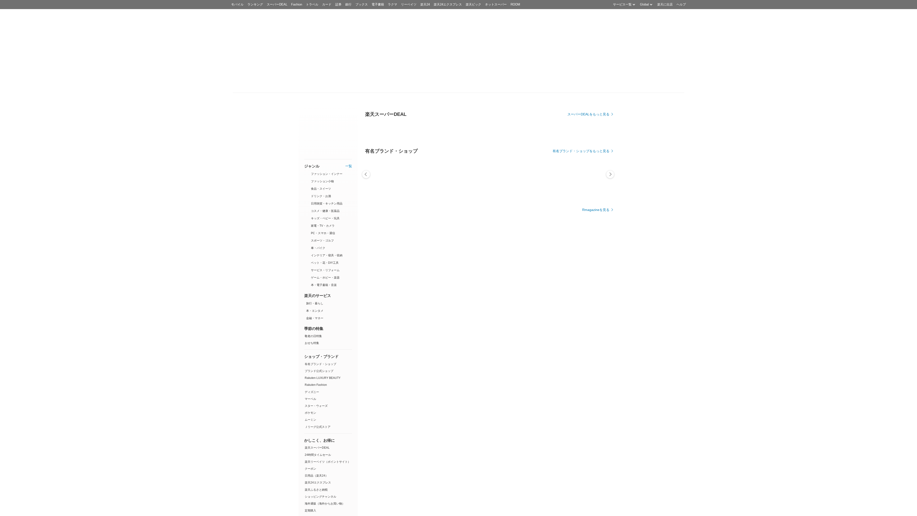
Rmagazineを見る (595, 210)
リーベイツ (408, 4)
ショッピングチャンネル (320, 496)
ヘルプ (681, 4)
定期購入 (310, 510)
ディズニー (312, 392)
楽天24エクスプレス (448, 4)
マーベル (310, 399)
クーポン (310, 468)
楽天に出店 (665, 4)
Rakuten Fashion (316, 385)
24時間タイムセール (318, 455)
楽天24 (425, 4)
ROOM (515, 4)
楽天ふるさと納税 (316, 489)
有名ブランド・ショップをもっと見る (581, 151)
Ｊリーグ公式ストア (318, 427)
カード (326, 4)
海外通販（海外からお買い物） (325, 503)
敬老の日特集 (313, 336)
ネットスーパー (496, 4)
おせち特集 (312, 343)
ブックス (361, 4)
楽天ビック (473, 4)
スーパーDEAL (277, 4)
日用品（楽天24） (316, 475)
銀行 (348, 4)
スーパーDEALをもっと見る (588, 114)
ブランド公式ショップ (319, 371)
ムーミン (310, 420)
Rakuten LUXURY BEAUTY (323, 378)
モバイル (237, 4)
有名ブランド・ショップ (320, 364)
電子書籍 (378, 4)
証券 (338, 4)
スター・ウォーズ (316, 406)
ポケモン (310, 413)
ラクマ (392, 4)
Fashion (296, 4)
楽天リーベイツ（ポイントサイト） (328, 461)
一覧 (348, 166)
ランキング (255, 4)
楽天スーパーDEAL (317, 448)
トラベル (312, 4)
